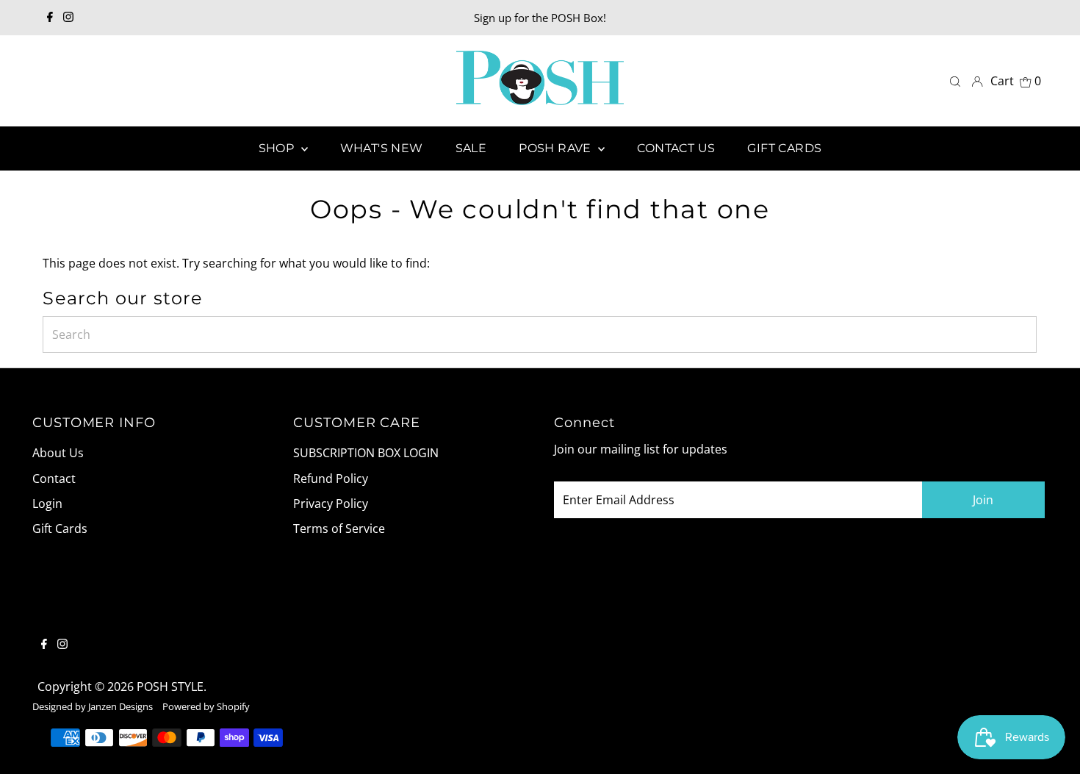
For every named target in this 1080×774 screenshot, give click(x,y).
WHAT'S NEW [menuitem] (381, 148)
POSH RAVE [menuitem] (556, 148)
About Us (58, 453)
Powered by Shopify (206, 706)
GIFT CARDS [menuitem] (784, 148)
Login (47, 503)
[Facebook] (50, 17)
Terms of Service (339, 528)
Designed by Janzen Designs (92, 706)
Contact (54, 478)
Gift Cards (59, 528)
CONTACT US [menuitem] (676, 148)
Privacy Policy (330, 503)
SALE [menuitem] (471, 148)
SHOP (278, 148)
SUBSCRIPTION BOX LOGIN (366, 453)
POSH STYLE (170, 686)
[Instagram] (68, 17)
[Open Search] (955, 81)
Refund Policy (330, 478)
